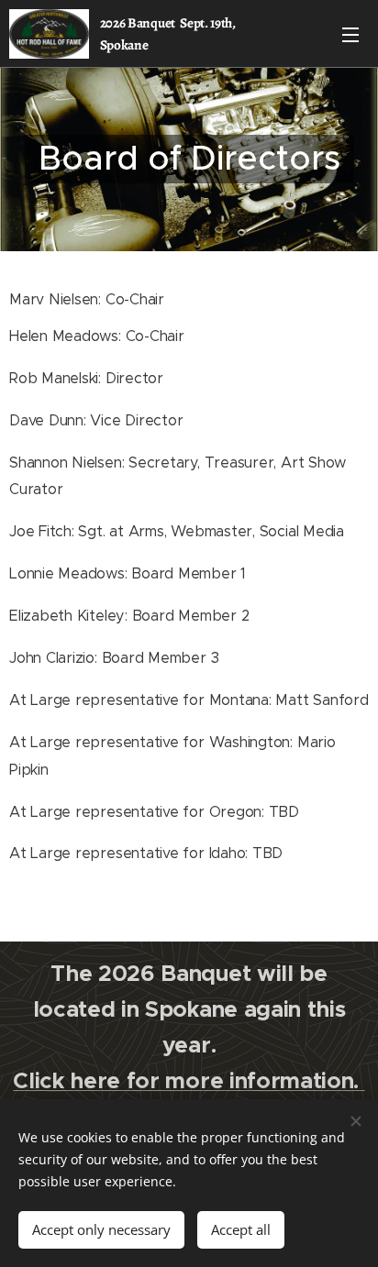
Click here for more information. (188, 1080)
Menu (350, 34)
